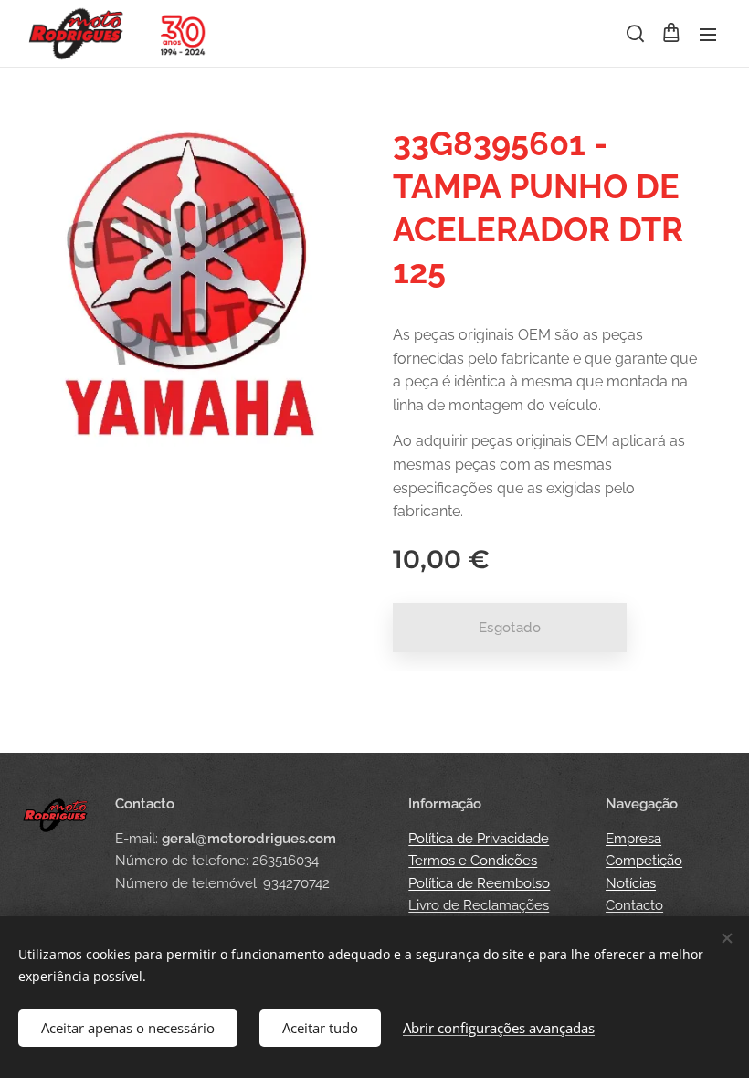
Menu (708, 34)
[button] (634, 34)
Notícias (631, 883)
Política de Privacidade (478, 838)
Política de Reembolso (479, 883)
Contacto (634, 905)
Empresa (633, 838)
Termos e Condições (472, 860)
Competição (644, 860)
